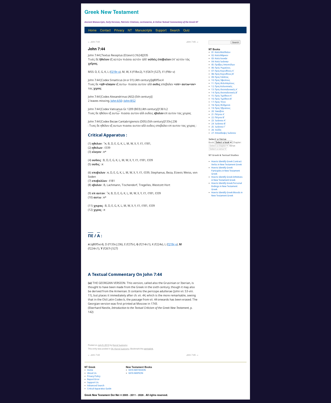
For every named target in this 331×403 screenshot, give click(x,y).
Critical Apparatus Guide (99, 388)
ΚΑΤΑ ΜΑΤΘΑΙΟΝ (137, 369)
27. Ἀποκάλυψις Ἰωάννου (223, 132)
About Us (92, 373)
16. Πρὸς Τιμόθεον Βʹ (221, 98)
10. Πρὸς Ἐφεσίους (220, 80)
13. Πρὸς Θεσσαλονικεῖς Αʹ (224, 89)
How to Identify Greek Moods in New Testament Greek (227, 194)
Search (175, 30)
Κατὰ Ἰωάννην (120, 344)
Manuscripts (143, 30)
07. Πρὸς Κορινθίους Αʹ (222, 70)
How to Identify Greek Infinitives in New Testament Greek (227, 178)
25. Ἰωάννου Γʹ (218, 126)
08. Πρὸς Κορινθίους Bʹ (222, 73)
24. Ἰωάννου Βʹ (218, 123)
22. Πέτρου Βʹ (218, 117)
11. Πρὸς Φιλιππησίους (222, 83)
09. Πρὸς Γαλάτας (219, 77)
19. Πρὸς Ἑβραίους (220, 108)
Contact (105, 30)
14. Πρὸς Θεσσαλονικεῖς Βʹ (224, 92)
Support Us (93, 382)
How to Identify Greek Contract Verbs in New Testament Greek (226, 163)
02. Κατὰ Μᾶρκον (219, 55)
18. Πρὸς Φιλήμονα (220, 105)
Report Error (93, 379)
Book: (211, 142)
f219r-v (115, 72)
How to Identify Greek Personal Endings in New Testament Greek (226, 186)
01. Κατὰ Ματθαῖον (220, 52)
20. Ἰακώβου (217, 111)
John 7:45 (192, 41)
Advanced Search (95, 385)
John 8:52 (130, 101)
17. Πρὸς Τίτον (218, 101)
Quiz (186, 30)
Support (161, 30)
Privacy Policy (93, 376)
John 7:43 (94, 41)
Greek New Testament (111, 11)
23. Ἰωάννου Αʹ (218, 120)
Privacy (119, 30)
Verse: (232, 145)
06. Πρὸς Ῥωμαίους (220, 67)
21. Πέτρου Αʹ (218, 114)
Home (92, 30)
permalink (148, 348)
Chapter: (237, 142)
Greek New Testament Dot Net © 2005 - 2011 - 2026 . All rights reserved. (126, 395)
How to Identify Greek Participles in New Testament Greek (225, 170)
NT (130, 30)
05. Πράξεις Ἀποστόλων (223, 64)
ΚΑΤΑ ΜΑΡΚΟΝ (136, 373)
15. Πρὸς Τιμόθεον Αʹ (221, 95)
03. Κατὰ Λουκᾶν (219, 58)
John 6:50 (116, 101)
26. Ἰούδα (216, 129)
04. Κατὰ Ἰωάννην (120, 348)
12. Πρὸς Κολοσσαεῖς (221, 86)
